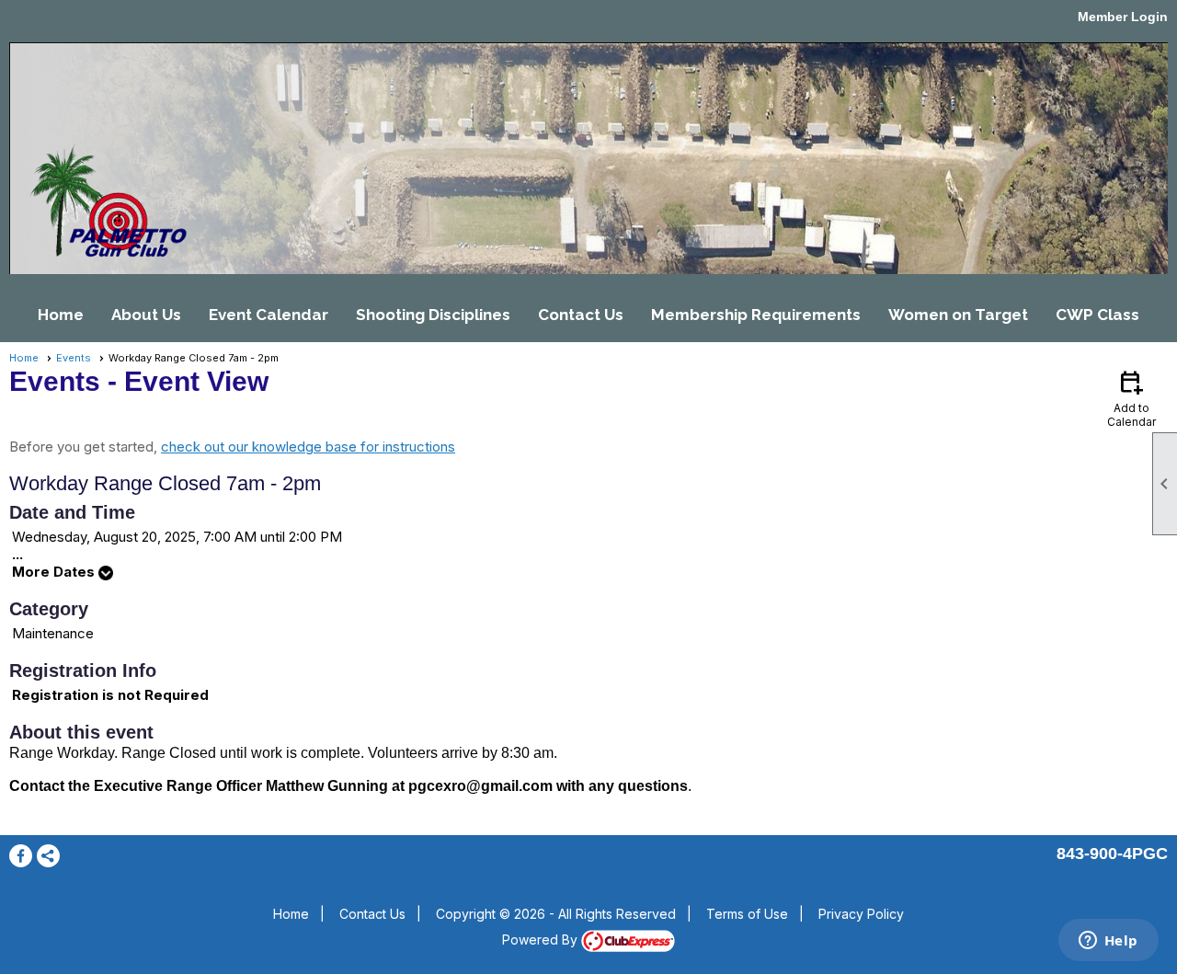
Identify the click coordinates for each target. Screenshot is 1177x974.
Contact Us (580, 314)
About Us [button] (146, 314)
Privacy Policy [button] (861, 914)
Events (73, 357)
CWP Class (1097, 314)
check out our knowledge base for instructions (308, 446)
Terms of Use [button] (747, 914)
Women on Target (958, 314)
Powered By (541, 939)
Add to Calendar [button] (1131, 398)
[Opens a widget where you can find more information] (1108, 942)
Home (61, 314)
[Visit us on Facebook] (20, 855)
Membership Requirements (756, 314)
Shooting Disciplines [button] (433, 314)
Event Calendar (268, 314)
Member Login (1123, 16)
